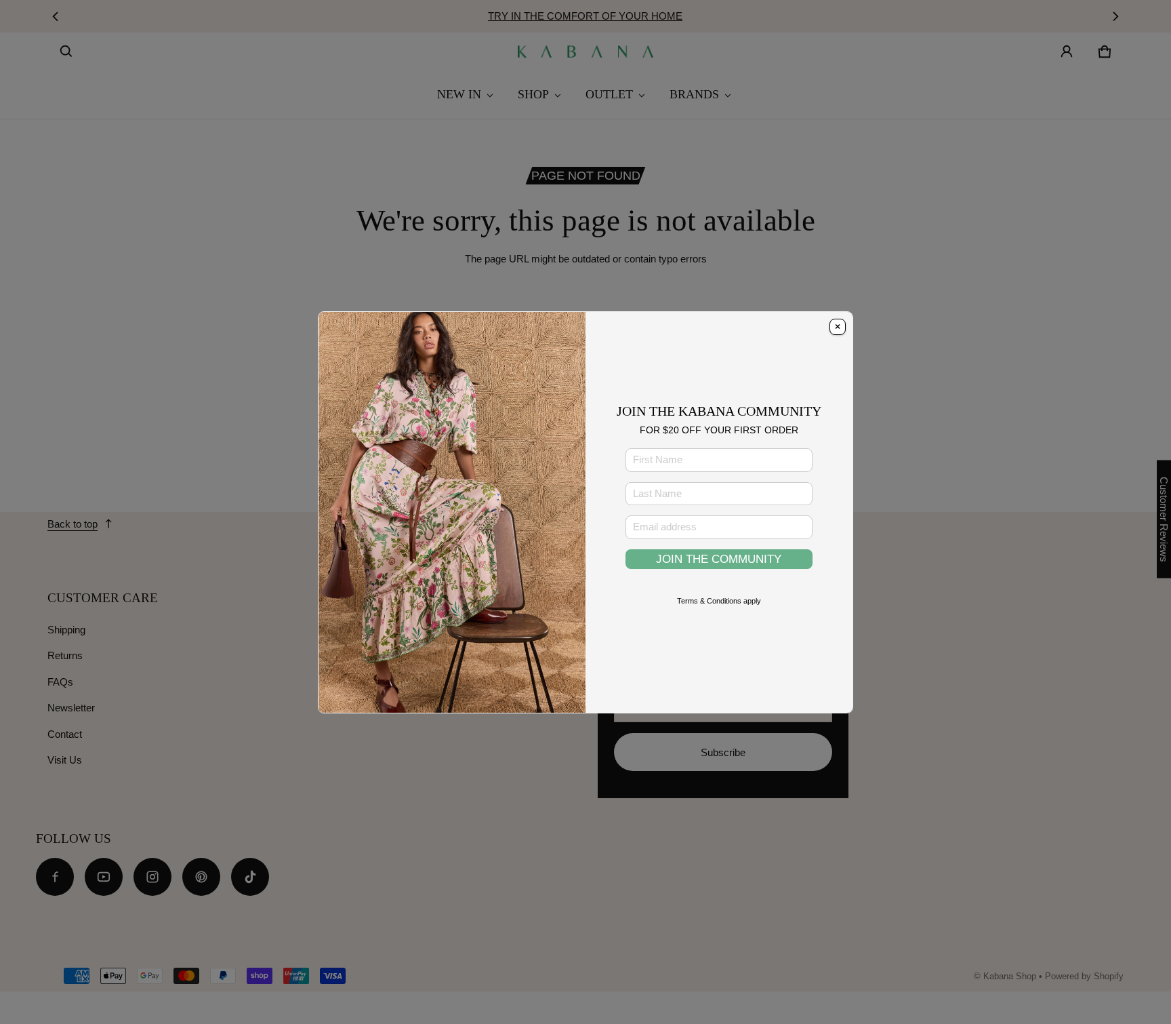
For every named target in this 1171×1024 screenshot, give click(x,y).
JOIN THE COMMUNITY (718, 559)
